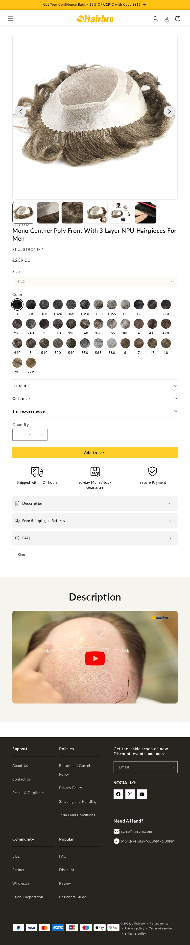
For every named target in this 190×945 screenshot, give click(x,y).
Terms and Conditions (77, 815)
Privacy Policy (70, 788)
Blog (16, 856)
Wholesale (20, 883)
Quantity (20, 424)
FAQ (62, 856)
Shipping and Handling (78, 801)
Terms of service (160, 928)
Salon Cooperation (27, 897)
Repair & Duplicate (28, 793)
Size (16, 271)
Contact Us (21, 779)
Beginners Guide (72, 897)
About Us (20, 766)
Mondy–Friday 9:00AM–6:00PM (148, 841)
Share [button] (22, 555)
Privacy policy (134, 928)
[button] (10, 18)
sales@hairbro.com (136, 831)
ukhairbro (138, 923)
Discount (66, 870)
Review (65, 883)
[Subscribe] (171, 767)
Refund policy (159, 923)
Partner (18, 870)
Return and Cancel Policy (74, 770)
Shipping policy (135, 933)
